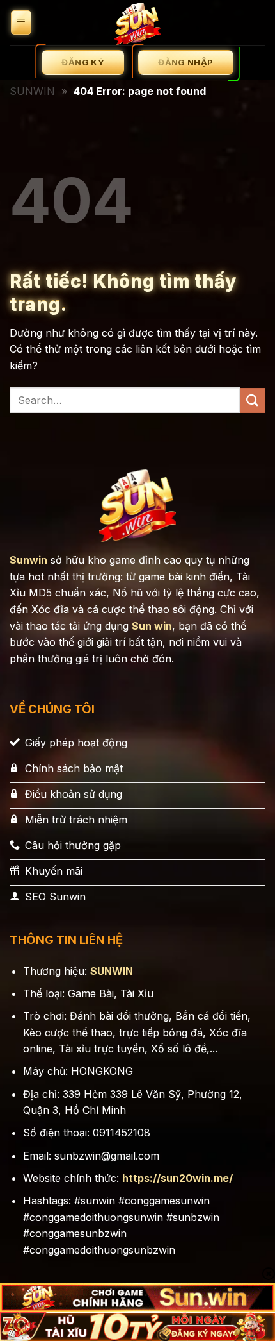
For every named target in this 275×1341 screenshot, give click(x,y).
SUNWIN (32, 91)
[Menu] (21, 22)
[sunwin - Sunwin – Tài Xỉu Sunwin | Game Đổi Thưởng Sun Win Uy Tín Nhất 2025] (137, 22)
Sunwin (28, 559)
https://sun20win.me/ (177, 1178)
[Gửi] (252, 400)
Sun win (152, 626)
